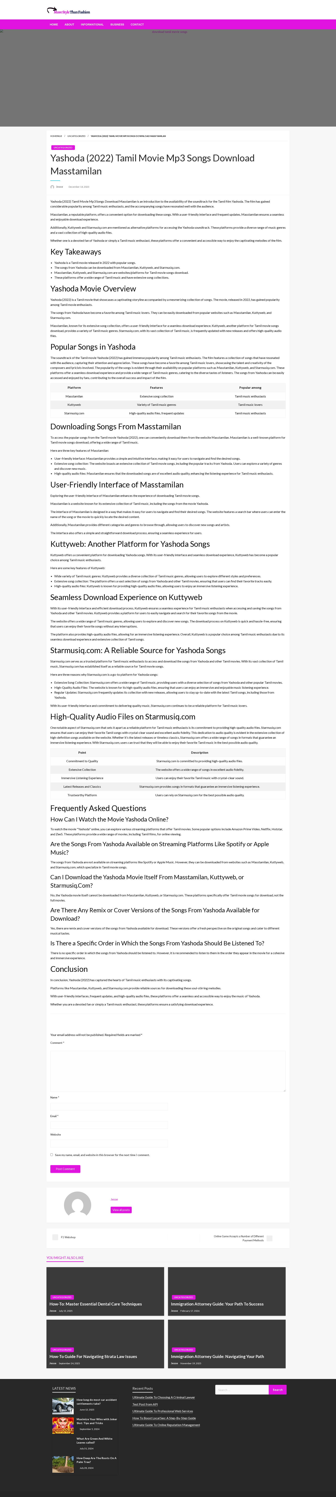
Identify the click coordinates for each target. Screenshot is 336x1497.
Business (117, 24)
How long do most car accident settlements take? (97, 1401)
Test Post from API (145, 1404)
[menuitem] (53, 24)
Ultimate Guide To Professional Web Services (162, 1411)
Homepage (56, 136)
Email (54, 1116)
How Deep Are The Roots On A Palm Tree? (96, 1460)
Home (54, 24)
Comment (57, 1042)
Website (55, 1134)
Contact (137, 24)
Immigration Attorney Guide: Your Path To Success (217, 1303)
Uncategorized (76, 136)
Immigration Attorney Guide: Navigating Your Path (217, 1356)
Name (54, 1097)
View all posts (121, 1210)
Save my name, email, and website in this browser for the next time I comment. (102, 1155)
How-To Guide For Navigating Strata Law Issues (93, 1356)
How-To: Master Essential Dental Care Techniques (95, 1303)
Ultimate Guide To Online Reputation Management (166, 1425)
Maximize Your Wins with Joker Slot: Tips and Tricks (97, 1421)
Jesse (60, 186)
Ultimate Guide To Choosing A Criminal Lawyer (163, 1397)
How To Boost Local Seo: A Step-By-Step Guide (164, 1418)
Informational (92, 24)
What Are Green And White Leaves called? (94, 1440)
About (69, 24)
